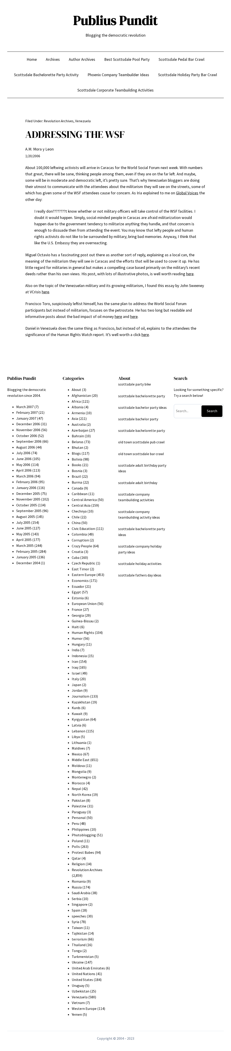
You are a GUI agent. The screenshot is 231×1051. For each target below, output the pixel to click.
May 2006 (23, 464)
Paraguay (79, 812)
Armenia (78, 413)
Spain (76, 910)
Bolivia (77, 459)
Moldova (78, 765)
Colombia (79, 534)
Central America (84, 499)
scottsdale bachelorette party (141, 396)
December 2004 (28, 563)
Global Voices (187, 192)
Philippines (80, 829)
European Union (84, 603)
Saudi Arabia (81, 893)
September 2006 (29, 441)
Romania (79, 881)
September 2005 (29, 510)
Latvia (76, 725)
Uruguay (78, 985)
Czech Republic (83, 563)
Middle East (81, 759)
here (190, 273)
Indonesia (79, 656)
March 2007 (25, 406)
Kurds (76, 707)
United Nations (83, 973)
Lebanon (78, 731)
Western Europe (84, 1008)
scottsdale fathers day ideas (139, 575)
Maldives (78, 748)
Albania (77, 407)
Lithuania (79, 742)
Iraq (75, 667)
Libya (76, 736)
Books (76, 465)
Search (212, 411)
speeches (79, 916)
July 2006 (23, 453)
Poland (77, 841)
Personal (79, 817)
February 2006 (27, 482)
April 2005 (24, 539)
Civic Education (83, 528)
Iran (75, 661)
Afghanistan (81, 395)
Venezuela (83, 121)
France (77, 609)
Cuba (75, 557)
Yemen (77, 1014)
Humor (77, 638)
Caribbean (80, 493)
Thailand (78, 945)
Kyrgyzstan (80, 719)
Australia (79, 424)
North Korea (81, 794)
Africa (76, 401)
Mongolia (79, 771)
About (76, 389)
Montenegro (81, 777)
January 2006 (26, 487)
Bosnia (77, 470)
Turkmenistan (83, 956)
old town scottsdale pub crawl (141, 442)
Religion (78, 864)
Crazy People (82, 546)
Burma (77, 482)
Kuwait (77, 713)
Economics (80, 580)
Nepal (76, 788)
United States (82, 979)
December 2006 (28, 424)
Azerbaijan (80, 430)
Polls (76, 846)
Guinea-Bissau (83, 621)
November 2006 (28, 430)
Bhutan (77, 447)
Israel (76, 673)
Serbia (76, 898)
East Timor (80, 569)
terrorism (79, 939)
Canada (77, 488)
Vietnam (78, 1002)
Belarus (77, 442)
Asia (75, 418)
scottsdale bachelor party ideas (142, 407)
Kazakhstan (81, 702)
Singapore (80, 904)
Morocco (78, 783)
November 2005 (28, 499)
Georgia (78, 615)
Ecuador (78, 586)
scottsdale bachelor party (138, 419)
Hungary (78, 644)
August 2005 (25, 516)
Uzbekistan (80, 991)
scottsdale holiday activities (140, 563)
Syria (75, 921)
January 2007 (26, 418)
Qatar (76, 858)
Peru (75, 823)
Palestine (79, 806)
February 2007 (27, 412)
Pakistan (78, 800)
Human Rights (83, 632)
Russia (77, 887)
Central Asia (81, 505)
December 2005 (28, 493)
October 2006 (26, 435)
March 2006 (25, 476)
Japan (76, 684)
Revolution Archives (59, 121)
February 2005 (27, 551)
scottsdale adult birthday (137, 482)
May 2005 (23, 534)
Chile (76, 517)
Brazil (76, 476)
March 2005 (25, 545)
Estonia (78, 598)
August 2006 (25, 447)
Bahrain (78, 436)
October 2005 (26, 505)
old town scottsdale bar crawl (141, 453)
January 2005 (26, 557)
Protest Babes (83, 852)
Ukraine (78, 962)
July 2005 (23, 522)
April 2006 (24, 470)
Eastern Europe (84, 574)
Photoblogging (84, 835)
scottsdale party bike (134, 384)
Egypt (76, 592)
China (76, 522)
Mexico (77, 754)
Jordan (77, 690)
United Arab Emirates (88, 968)
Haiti (75, 627)
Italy (75, 679)
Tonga (77, 950)
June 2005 (24, 528)
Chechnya (79, 511)
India (75, 650)
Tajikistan (79, 933)
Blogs (76, 453)
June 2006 (24, 458)
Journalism (80, 696)
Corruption (80, 540)
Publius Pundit (115, 20)
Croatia (77, 551)
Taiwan (77, 927)
